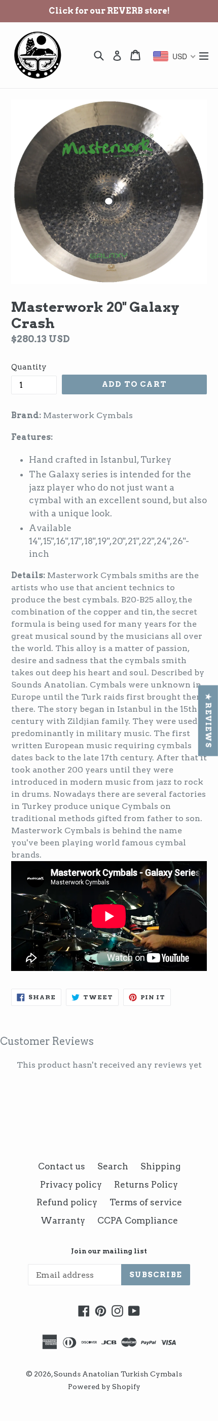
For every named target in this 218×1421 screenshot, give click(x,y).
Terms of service (146, 1202)
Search (112, 1166)
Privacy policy (71, 1185)
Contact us (61, 1166)
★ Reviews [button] (208, 720)
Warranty (63, 1220)
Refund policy (67, 1202)
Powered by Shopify (104, 1387)
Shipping (160, 1166)
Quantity (29, 367)
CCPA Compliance (137, 1220)
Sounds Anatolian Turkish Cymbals (118, 1374)
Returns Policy (146, 1185)
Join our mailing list (109, 1251)
